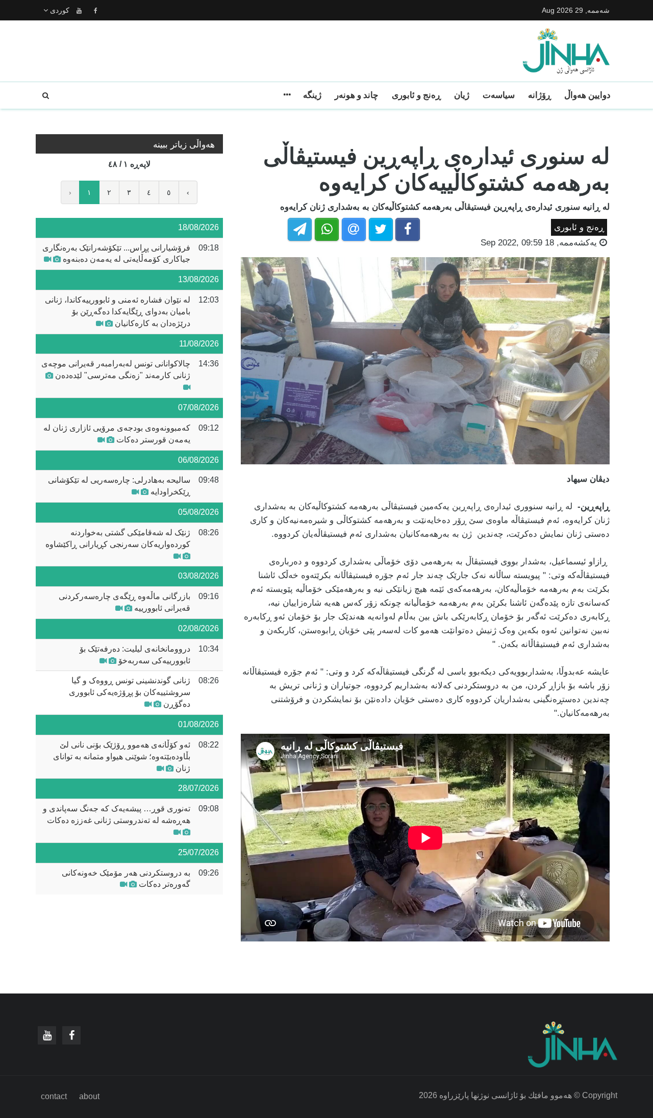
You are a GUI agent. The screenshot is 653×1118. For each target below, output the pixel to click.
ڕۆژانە (539, 95)
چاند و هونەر (357, 95)
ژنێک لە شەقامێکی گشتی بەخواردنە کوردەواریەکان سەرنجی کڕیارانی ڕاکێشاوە (117, 538)
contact (54, 1096)
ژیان (461, 95)
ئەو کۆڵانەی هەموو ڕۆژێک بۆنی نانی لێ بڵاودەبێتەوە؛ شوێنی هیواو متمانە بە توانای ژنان (121, 756)
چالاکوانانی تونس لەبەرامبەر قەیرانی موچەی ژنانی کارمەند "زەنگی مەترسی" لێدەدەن (115, 369)
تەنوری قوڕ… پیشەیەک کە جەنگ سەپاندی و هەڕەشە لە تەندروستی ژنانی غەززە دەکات (116, 814)
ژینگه (312, 95)
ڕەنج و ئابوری (416, 95)
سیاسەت (499, 95)
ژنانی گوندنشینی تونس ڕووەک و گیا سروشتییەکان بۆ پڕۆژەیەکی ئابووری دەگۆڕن (129, 692)
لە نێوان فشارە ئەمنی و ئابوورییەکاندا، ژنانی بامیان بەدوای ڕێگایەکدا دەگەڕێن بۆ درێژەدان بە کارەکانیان (117, 311)
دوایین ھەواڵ (587, 95)
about (89, 1096)
